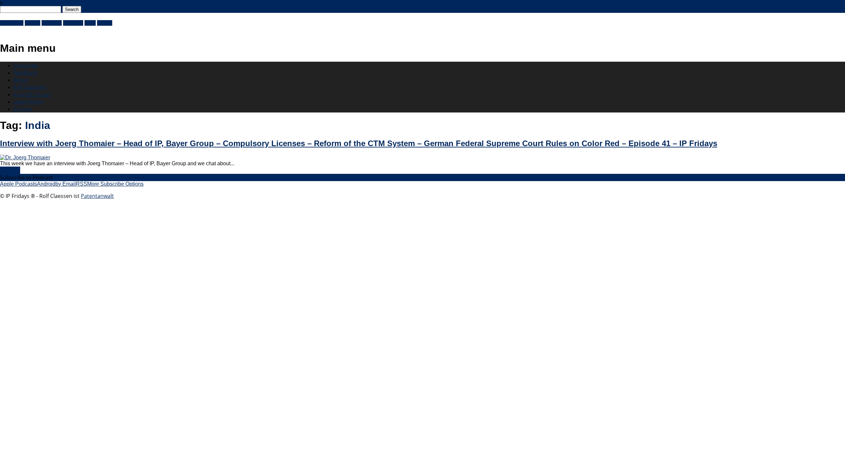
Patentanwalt (97, 196)
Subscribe (25, 65)
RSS (90, 23)
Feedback (25, 72)
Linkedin (73, 23)
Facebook (11, 23)
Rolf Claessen (29, 87)
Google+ (52, 23)
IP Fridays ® (23, 30)
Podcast (10, 170)
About (20, 79)
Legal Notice (28, 101)
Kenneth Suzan (32, 94)
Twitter (32, 23)
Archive (22, 108)
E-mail (104, 23)
